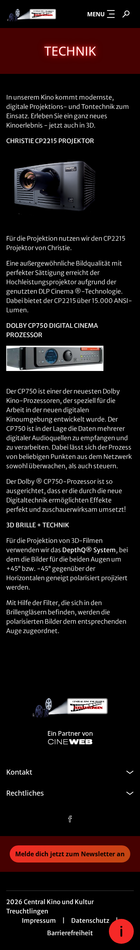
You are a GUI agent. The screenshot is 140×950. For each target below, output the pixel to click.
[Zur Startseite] (31, 14)
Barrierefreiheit (70, 933)
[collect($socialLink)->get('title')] (70, 819)
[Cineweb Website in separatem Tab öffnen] (70, 742)
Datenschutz (90, 920)
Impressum (39, 920)
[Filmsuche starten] (126, 14)
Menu (96, 14)
